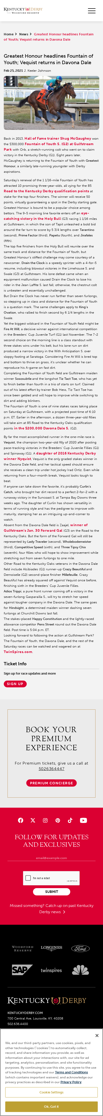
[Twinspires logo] (51, 970)
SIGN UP (15, 684)
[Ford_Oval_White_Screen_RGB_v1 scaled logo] (80, 948)
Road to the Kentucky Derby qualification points (46, 191)
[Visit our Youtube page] (82, 820)
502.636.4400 (18, 1024)
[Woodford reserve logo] (22, 949)
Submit (51, 892)
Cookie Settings (52, 1092)
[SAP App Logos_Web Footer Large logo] (22, 970)
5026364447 (51, 768)
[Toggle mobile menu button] (92, 11)
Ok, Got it (51, 1106)
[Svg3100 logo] (80, 970)
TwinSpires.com (18, 652)
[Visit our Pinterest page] (57, 820)
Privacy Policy (71, 1082)
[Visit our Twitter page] (32, 820)
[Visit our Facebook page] (20, 820)
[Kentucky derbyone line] (47, 1001)
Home (9, 34)
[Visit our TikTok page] (70, 820)
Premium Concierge (51, 783)
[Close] (97, 1035)
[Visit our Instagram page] (45, 820)
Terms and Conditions (71, 1072)
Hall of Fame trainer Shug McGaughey (57, 138)
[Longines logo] (51, 949)
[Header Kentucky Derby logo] (23, 11)
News (23, 34)
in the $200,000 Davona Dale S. (41, 428)
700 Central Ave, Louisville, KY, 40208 (35, 1018)
